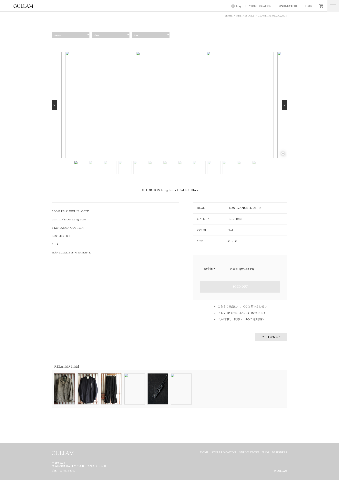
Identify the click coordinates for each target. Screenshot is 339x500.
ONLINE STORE (288, 6)
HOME (228, 15)
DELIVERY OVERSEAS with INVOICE (240, 313)
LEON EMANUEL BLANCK (272, 15)
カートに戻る (270, 337)
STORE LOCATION (260, 6)
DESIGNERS (279, 452)
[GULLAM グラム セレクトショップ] (23, 7)
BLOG (308, 6)
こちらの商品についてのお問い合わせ (241, 306)
